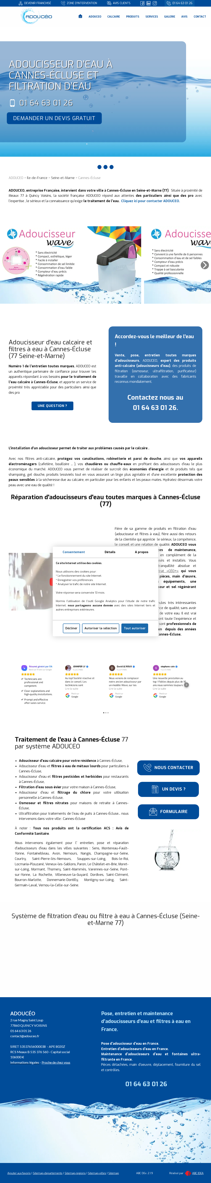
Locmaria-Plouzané (29, 864)
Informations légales (24, 1062)
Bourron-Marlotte (28, 880)
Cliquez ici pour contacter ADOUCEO (150, 201)
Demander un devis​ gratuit (54, 118)
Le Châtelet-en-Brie (102, 864)
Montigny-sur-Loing (99, 880)
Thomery (54, 869)
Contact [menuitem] (200, 16)
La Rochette (42, 874)
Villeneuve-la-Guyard (71, 874)
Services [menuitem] (151, 16)
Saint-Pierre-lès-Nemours (51, 859)
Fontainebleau (38, 853)
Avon (56, 853)
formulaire (173, 811)
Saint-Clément (117, 874)
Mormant (38, 869)
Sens (95, 848)
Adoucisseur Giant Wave (154, 940)
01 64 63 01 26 (46, 103)
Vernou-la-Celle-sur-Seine (58, 885)
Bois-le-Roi (120, 859)
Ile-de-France (37, 178)
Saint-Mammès (74, 869)
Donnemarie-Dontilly (62, 880)
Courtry (20, 859)
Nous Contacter (173, 767)
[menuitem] (80, 16)
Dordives (96, 874)
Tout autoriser (135, 628)
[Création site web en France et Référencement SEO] (187, 1173)
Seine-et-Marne (63, 178)
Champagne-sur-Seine (111, 853)
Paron (81, 864)
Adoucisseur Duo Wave (117, 940)
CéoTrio (204, 940)
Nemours (70, 853)
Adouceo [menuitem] (95, 16)
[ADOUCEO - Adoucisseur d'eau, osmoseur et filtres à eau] (37, 17)
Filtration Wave (185, 940)
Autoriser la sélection (100, 628)
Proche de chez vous (56, 1062)
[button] (205, 265)
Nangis (86, 853)
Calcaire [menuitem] (113, 16)
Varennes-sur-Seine (103, 869)
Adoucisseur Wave (84, 940)
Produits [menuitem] (132, 16)
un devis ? (173, 789)
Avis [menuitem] (184, 16)
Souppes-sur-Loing (91, 859)
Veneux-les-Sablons (60, 864)
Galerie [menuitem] (169, 16)
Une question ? (52, 406)
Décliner (71, 628)
